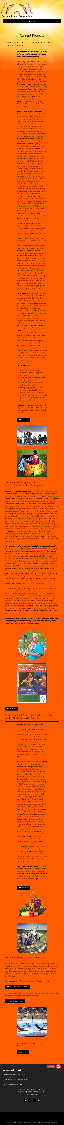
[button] (58, 1066)
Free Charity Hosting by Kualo (12, 1084)
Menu (33, 21)
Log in (56, 1122)
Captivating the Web (47, 1122)
